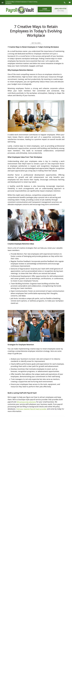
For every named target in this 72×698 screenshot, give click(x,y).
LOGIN (44, 9)
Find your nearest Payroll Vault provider (31, 409)
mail (69, 2)
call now (64, 2)
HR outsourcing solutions (26, 402)
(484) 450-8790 (60, 9)
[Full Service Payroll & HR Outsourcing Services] (20, 10)
